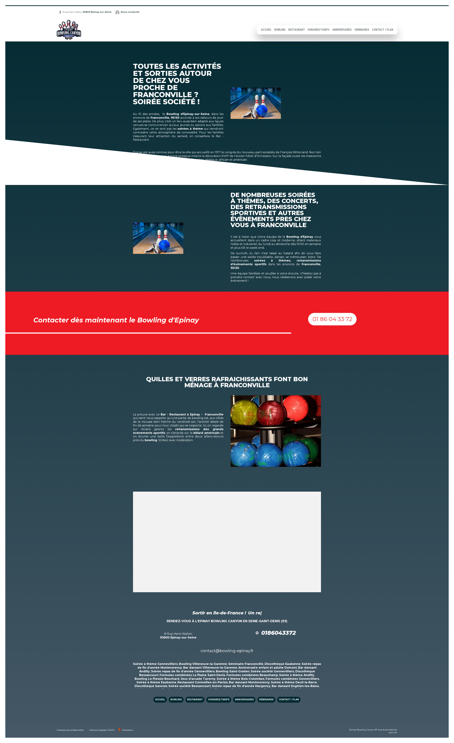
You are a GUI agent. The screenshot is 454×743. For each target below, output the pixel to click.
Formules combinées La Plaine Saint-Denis (192, 675)
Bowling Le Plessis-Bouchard (157, 678)
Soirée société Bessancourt (189, 686)
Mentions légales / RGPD (102, 730)
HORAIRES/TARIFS (319, 29)
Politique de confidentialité (70, 730)
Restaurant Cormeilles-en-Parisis (203, 682)
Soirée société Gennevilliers (272, 671)
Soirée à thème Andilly (296, 675)
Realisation (127, 730)
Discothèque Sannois (151, 686)
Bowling (280, 29)
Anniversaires (342, 29)
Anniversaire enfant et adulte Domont (267, 667)
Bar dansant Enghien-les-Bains (295, 686)
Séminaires (362, 29)
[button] (332, 319)
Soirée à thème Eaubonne (156, 682)
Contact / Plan (382, 29)
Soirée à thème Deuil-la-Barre (294, 682)
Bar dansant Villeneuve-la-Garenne (210, 667)
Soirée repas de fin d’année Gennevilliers (183, 671)
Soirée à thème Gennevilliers (155, 664)
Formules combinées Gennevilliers (292, 678)
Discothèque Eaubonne (282, 664)
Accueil (266, 29)
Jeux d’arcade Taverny (198, 678)
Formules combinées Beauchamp (252, 675)
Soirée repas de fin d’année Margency (241, 686)
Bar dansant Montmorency (249, 682)
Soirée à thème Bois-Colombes (240, 678)
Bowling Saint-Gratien (233, 671)
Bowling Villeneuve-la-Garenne (203, 664)
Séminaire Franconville (245, 664)
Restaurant (296, 29)
